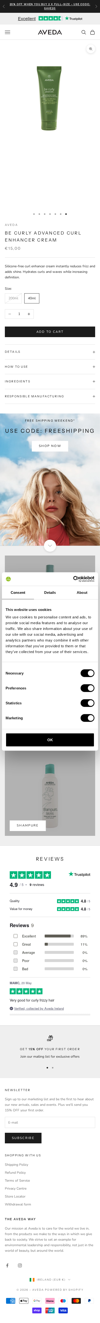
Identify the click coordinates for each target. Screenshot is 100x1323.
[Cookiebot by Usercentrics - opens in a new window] (73, 579)
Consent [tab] (18, 592)
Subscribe (23, 1138)
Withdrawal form (18, 1204)
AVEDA (11, 225)
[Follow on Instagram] (19, 1265)
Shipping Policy (16, 1164)
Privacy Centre (15, 1188)
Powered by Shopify (64, 1289)
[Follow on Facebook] (7, 1265)
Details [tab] (50, 592)
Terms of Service (17, 1180)
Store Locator (15, 1196)
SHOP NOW (50, 446)
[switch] (87, 688)
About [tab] (82, 592)
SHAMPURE (28, 825)
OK (50, 740)
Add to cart (50, 332)
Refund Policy (15, 1172)
